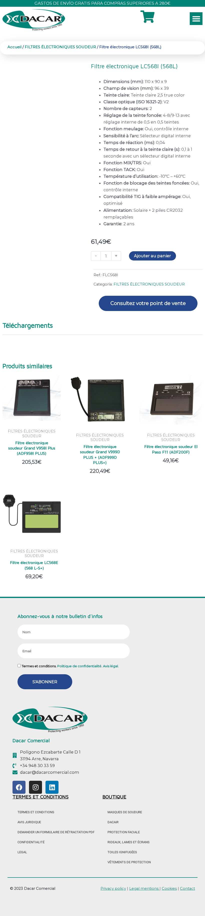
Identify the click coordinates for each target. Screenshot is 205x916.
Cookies (169, 888)
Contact (187, 888)
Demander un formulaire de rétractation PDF (56, 832)
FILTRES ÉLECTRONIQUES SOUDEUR (60, 47)
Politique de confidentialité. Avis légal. (88, 666)
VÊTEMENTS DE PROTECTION (129, 862)
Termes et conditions (36, 812)
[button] (196, 18)
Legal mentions (144, 888)
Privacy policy (113, 888)
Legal (22, 852)
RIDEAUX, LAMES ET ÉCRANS (129, 842)
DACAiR (113, 822)
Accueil (15, 47)
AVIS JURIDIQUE (29, 822)
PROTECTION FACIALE (124, 832)
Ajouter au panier (152, 255)
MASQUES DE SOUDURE (125, 812)
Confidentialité (31, 842)
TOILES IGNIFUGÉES (122, 852)
